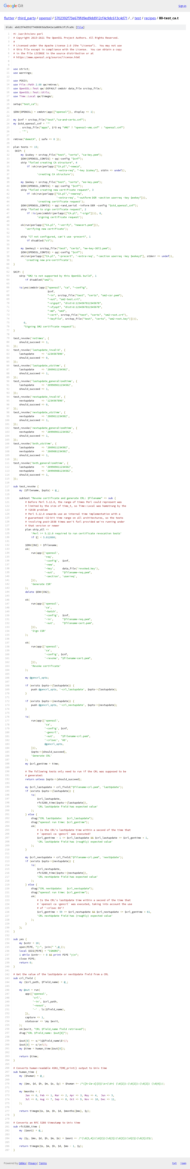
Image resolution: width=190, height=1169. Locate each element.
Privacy (32, 1163)
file (80, 27)
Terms (43, 1163)
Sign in (182, 6)
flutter (9, 18)
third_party (27, 18)
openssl (45, 18)
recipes (150, 18)
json (183, 1163)
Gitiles (22, 1163)
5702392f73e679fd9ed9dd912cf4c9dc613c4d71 (91, 18)
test (138, 18)
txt (174, 1163)
